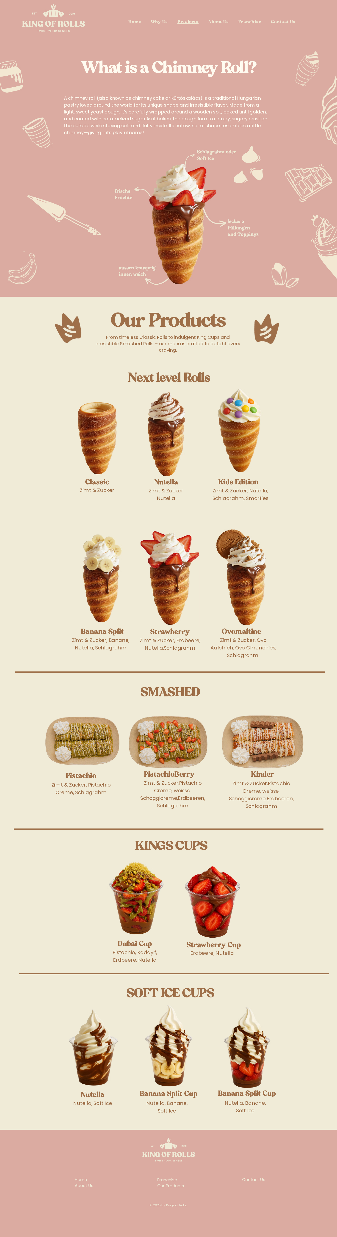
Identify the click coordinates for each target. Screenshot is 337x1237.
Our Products (170, 1186)
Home (81, 1179)
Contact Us (253, 1179)
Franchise (167, 1180)
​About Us (84, 1185)
